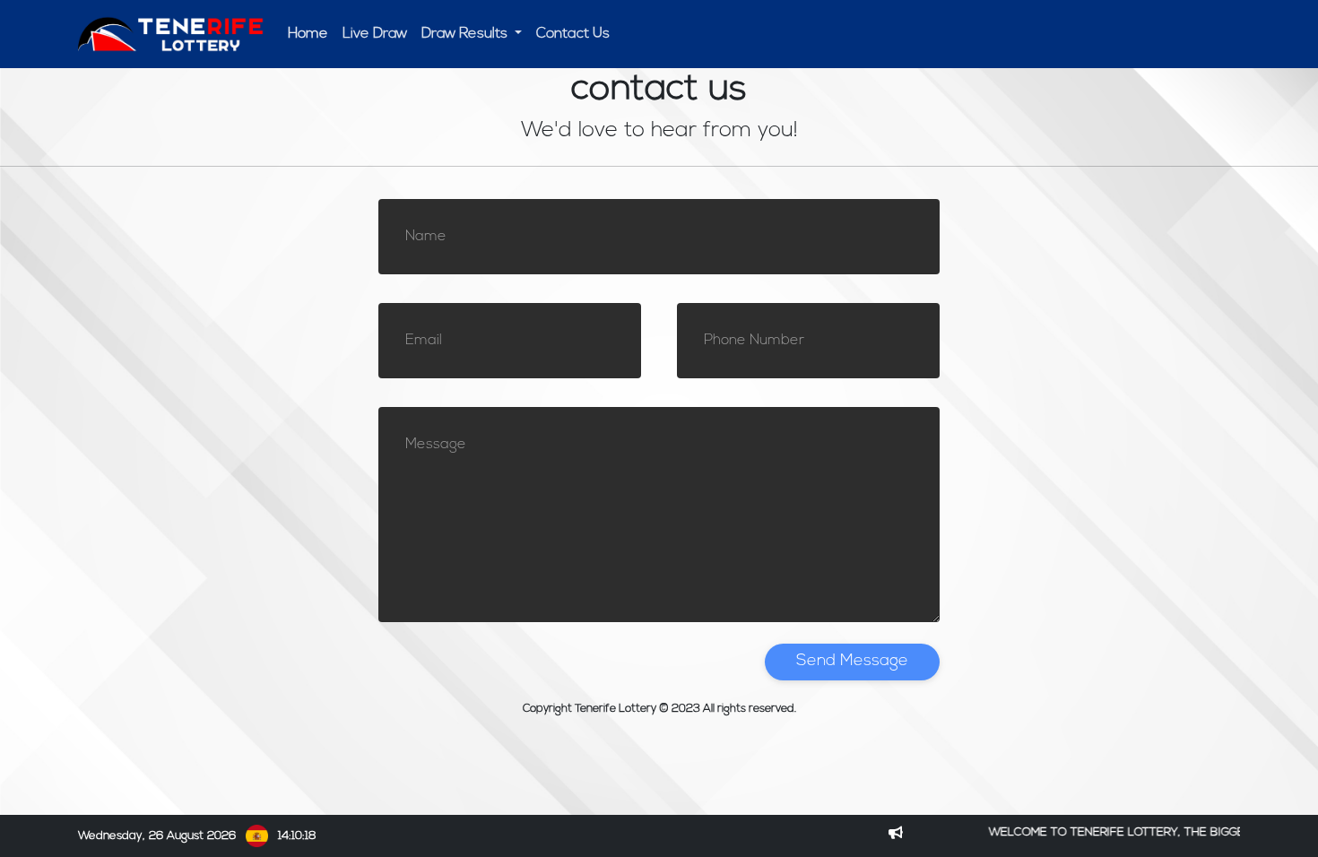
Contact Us (573, 34)
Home (308, 34)
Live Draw (375, 34)
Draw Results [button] (466, 34)
